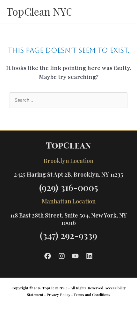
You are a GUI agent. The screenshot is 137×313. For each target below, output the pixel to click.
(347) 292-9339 (68, 235)
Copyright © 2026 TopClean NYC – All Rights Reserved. (57, 288)
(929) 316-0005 (68, 187)
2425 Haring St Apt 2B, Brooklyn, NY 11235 (68, 174)
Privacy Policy (58, 294)
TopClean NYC (39, 11)
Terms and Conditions (92, 294)
